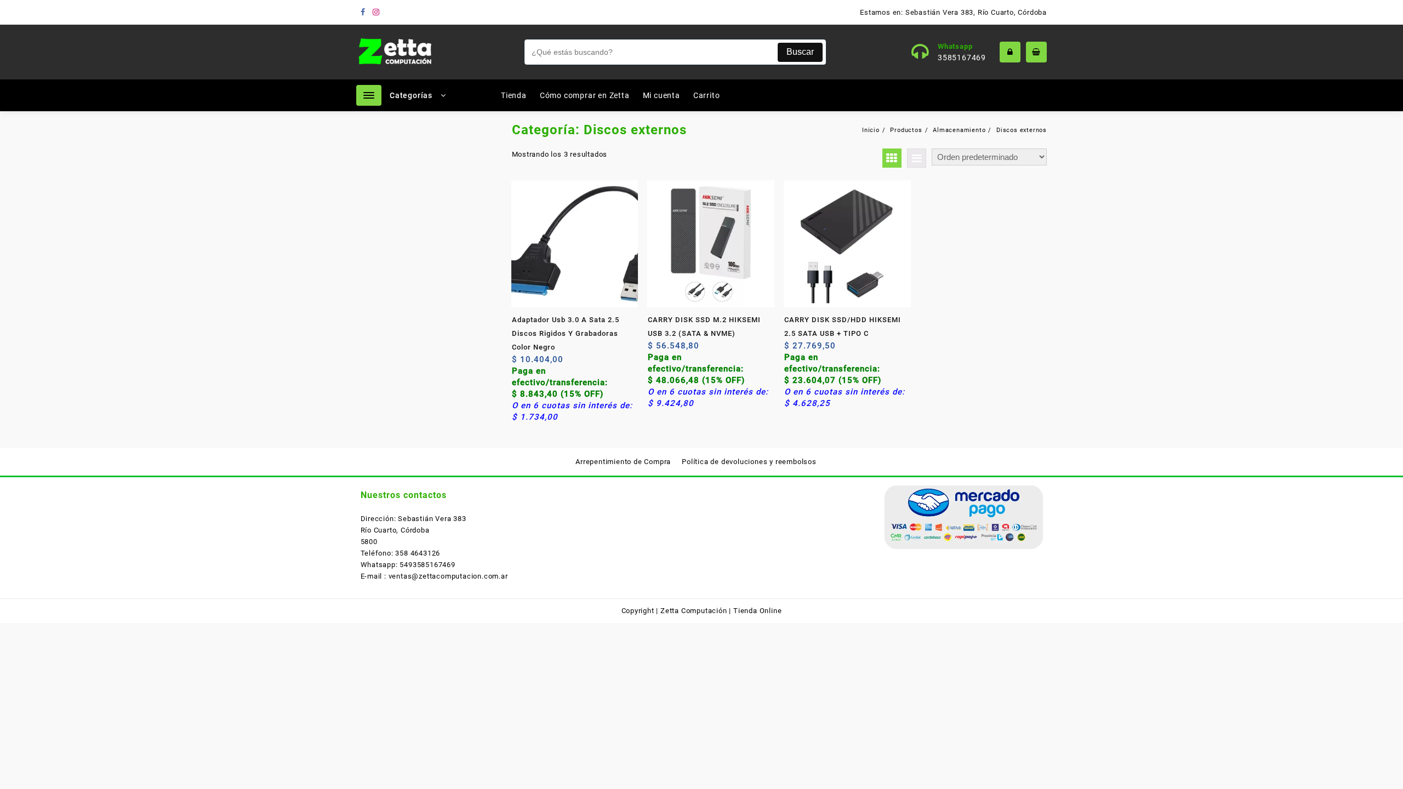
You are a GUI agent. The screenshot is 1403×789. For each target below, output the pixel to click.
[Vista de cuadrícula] (892, 158)
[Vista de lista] (916, 158)
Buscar (800, 51)
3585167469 (962, 57)
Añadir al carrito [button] (521, 363)
